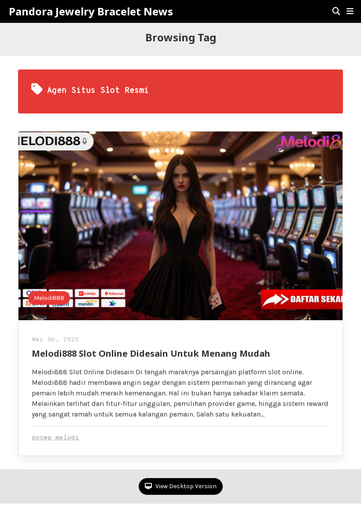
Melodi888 (49, 298)
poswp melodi (55, 438)
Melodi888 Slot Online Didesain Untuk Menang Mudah (151, 353)
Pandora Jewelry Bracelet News (91, 11)
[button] (350, 11)
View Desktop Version (185, 486)
